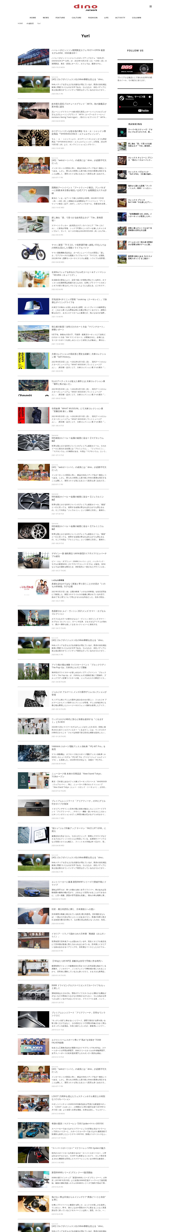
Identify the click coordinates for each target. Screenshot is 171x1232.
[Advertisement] (135, 308)
